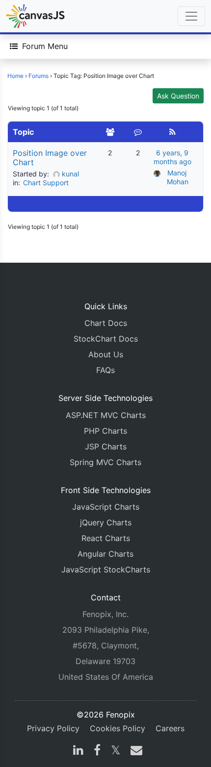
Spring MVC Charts (105, 462)
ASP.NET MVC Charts (106, 415)
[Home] (35, 16)
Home (15, 75)
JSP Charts (106, 446)
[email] (134, 751)
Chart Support (46, 182)
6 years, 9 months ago (172, 157)
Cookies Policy (117, 728)
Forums (38, 75)
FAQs (105, 370)
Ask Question (178, 96)
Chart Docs (105, 323)
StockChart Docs (106, 339)
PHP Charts (105, 431)
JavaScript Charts (105, 507)
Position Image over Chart (50, 157)
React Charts (105, 538)
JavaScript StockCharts (105, 569)
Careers (170, 728)
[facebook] (97, 751)
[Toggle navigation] (191, 16)
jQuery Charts (106, 522)
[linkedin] (78, 751)
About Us (105, 354)
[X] (115, 751)
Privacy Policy (53, 728)
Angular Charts (105, 554)
